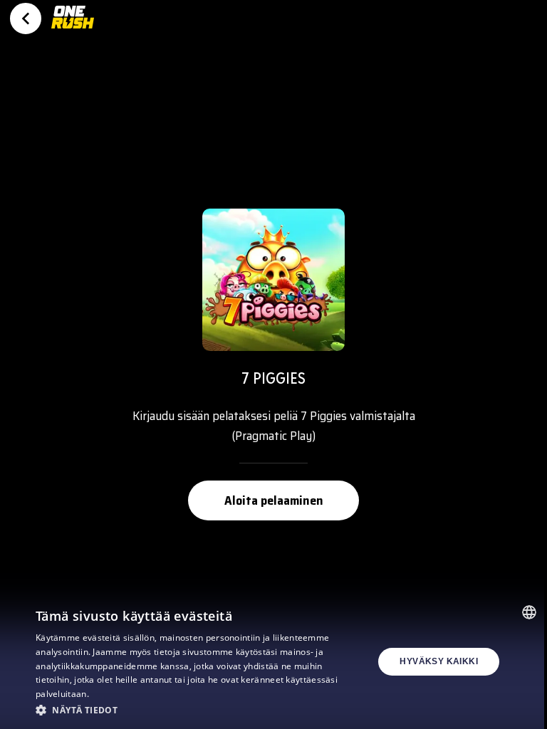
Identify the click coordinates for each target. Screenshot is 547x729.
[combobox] (529, 612)
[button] (188, 709)
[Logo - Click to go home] (72, 23)
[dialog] (273, 661)
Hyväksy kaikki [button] (439, 661)
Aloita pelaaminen (273, 500)
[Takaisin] (26, 18)
